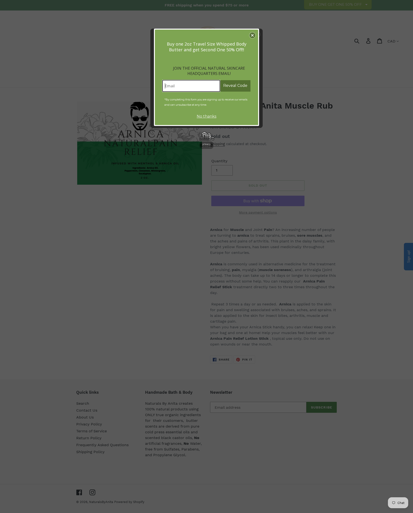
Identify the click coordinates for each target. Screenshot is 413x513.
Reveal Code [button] (235, 85)
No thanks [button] (206, 116)
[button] (252, 35)
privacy (206, 144)
